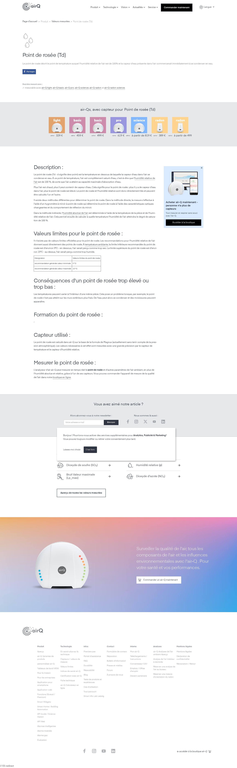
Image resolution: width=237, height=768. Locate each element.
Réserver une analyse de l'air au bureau (164, 668)
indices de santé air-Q (70, 671)
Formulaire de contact (117, 652)
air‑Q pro (69, 88)
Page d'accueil (29, 21)
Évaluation (42, 740)
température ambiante (96, 245)
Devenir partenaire (138, 676)
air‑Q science (82, 88)
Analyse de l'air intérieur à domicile (163, 660)
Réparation (112, 656)
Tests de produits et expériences (93, 681)
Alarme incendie (44, 731)
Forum (110, 670)
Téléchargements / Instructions (138, 657)
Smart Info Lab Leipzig (94, 696)
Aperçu (40, 652)
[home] (31, 7)
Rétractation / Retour (186, 664)
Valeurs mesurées (61, 21)
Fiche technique (67, 681)
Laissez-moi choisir (72, 450)
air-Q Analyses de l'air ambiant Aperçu (163, 653)
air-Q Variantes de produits (45, 657)
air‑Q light (47, 88)
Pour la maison (44, 673)
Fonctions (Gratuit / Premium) (46, 695)
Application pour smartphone (44, 683)
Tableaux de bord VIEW (48, 668)
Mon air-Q (134, 652)
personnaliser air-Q (46, 664)
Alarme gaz (42, 735)
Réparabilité (89, 670)
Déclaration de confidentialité (183, 657)
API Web (41, 722)
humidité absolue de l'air (75, 213)
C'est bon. (90, 450)
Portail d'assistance (92, 656)
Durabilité (88, 666)
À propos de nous (115, 675)
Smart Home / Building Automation (47, 708)
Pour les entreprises (46, 678)
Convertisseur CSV (138, 664)
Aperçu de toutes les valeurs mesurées (81, 493)
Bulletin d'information (116, 661)
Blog (86, 675)
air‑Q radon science (114, 88)
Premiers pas (89, 652)
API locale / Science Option (46, 715)
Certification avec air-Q (71, 676)
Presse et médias (114, 666)
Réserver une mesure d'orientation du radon (163, 675)
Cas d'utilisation (91, 687)
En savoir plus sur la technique (69, 653)
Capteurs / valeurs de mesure (70, 660)
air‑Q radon (95, 88)
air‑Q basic (58, 88)
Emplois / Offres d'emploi (137, 670)
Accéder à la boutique (183, 222)
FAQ (86, 661)
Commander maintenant (176, 8)
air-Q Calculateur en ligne (69, 686)
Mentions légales (184, 652)
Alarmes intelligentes (46, 726)
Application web (44, 690)
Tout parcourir (90, 692)
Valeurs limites (66, 667)
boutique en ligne (62, 377)
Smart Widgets (44, 702)
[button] (95, 7)
